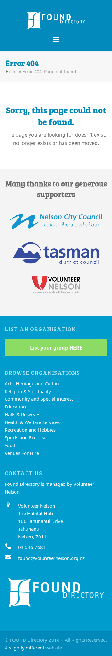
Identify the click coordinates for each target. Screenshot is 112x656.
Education (15, 406)
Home (12, 72)
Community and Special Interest (39, 399)
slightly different (26, 647)
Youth (11, 445)
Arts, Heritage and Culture (32, 383)
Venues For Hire (22, 453)
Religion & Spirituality (28, 391)
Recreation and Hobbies (30, 430)
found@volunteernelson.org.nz (51, 558)
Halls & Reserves (22, 414)
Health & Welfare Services (32, 422)
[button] (56, 39)
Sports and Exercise (25, 437)
